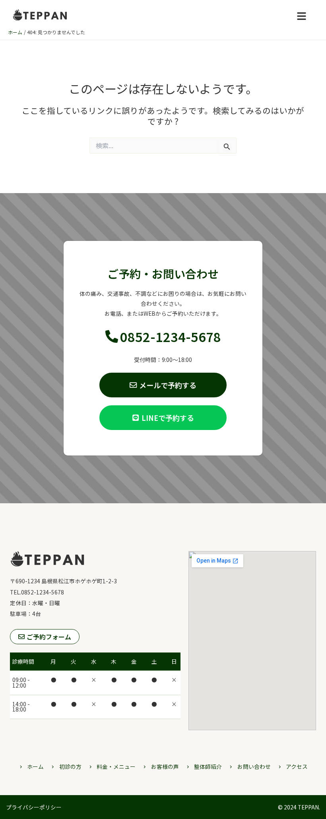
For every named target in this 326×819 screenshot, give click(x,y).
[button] (302, 16)
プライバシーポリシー (34, 807)
